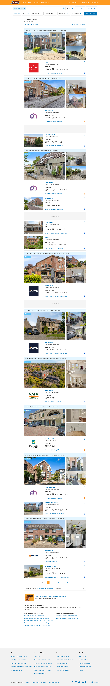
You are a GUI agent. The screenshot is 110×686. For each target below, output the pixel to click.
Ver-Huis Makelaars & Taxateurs (54, 248)
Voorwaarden (35, 682)
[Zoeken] (64, 8)
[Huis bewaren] (84, 62)
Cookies (43, 682)
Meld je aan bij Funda (62, 656)
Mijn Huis (37, 656)
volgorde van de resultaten (45, 589)
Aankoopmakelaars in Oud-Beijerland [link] (67, 616)
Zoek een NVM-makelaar (18, 663)
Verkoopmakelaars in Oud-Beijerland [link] (67, 618)
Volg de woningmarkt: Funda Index (21, 667)
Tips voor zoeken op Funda (42, 670)
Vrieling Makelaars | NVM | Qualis (54, 73)
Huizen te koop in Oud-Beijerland (34, 616)
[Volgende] (67, 582)
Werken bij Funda (84, 660)
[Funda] (15, 2)
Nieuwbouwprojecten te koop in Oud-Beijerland (38, 623)
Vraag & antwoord (16, 670)
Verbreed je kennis (62, 667)
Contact (81, 670)
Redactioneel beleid (85, 667)
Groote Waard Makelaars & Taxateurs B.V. (57, 577)
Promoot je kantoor (62, 663)
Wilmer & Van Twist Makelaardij (54, 146)
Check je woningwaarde (18, 660)
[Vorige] (42, 582)
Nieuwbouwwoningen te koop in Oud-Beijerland (38, 620)
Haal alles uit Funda (40, 673)
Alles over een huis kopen (42, 660)
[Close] (24, 8)
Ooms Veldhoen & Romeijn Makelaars (56, 233)
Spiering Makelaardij (51, 561)
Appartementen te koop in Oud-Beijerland (36, 618)
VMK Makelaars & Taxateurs (53, 401)
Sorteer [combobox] (80, 24)
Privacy (27, 682)
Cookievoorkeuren (53, 682)
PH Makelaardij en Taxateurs (53, 121)
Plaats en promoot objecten (64, 660)
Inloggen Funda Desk (62, 670)
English (96, 682)
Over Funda (82, 656)
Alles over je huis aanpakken (42, 667)
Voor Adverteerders (84, 663)
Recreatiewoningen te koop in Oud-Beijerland (37, 625)
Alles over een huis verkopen (43, 663)
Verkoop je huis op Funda (19, 656)
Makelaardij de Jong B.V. (52, 450)
